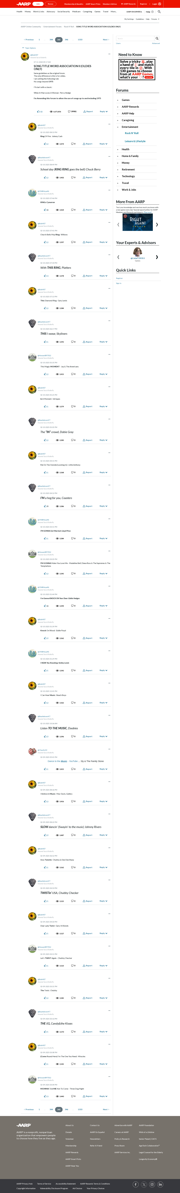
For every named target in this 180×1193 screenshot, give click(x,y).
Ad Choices (77, 1188)
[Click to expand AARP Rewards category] (118, 107)
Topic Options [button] (30, 48)
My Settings (129, 19)
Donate (69, 1132)
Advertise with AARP (123, 1125)
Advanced (156, 43)
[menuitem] (19, 12)
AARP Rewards (130, 106)
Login (154, 4)
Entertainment (130, 126)
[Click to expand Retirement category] (118, 170)
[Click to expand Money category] (118, 163)
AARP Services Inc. (122, 1152)
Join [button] (38, 4)
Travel (125, 182)
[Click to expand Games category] (118, 100)
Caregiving (128, 120)
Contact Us (95, 1125)
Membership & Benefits (73, 4)
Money (126, 162)
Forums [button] (154, 19)
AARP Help (128, 113)
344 (51, 39)
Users (118, 43)
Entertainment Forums (52, 26)
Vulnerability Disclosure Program (54, 1188)
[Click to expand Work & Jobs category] (118, 190)
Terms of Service (44, 1183)
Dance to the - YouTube (63, 761)
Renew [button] (50, 4)
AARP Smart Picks (93, 4)
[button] (159, 12)
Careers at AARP (121, 1132)
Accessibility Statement (66, 1183)
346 (66, 39)
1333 (80, 39)
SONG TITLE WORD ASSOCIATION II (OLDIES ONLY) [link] (98, 26)
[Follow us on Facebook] (136, 1184)
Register (143, 4)
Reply (102, 111)
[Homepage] (24, 4)
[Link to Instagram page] (152, 1184)
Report (89, 111)
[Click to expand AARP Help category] (118, 114)
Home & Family (130, 155)
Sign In (118, 283)
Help (148, 19)
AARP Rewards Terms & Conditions (95, 1183)
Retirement (128, 169)
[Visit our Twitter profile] (144, 1184)
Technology (128, 176)
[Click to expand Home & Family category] (118, 156)
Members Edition (110, 4)
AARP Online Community (31, 26)
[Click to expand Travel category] (118, 183)
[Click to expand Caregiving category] (118, 120)
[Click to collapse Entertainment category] (118, 127)
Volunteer (70, 1139)
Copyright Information (26, 1188)
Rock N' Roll (69, 26)
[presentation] (118, 223)
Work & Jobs (129, 189)
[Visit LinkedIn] (160, 1184)
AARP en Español (134, 12)
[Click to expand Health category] (118, 149)
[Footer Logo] (36, 1125)
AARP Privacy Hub (25, 1183)
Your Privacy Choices (95, 1188)
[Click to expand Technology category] (118, 176)
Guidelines (140, 19)
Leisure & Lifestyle (135, 141)
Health (125, 149)
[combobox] (137, 38)
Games (126, 99)
